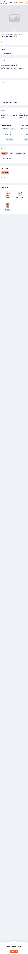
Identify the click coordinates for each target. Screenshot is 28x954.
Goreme (11, 34)
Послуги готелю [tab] (20, 153)
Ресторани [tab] (5, 172)
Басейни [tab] (4, 153)
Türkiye (7, 34)
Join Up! (2, 34)
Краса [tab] (11, 153)
